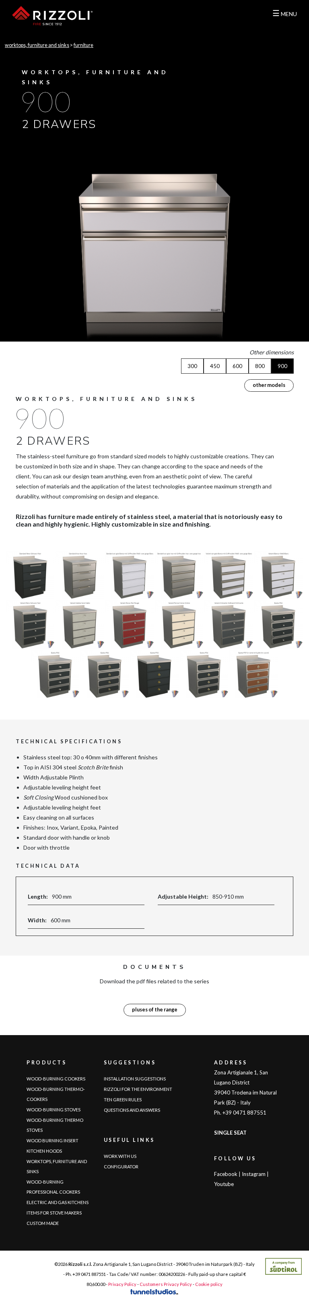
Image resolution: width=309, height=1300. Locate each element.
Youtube (224, 1184)
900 (282, 366)
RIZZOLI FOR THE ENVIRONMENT (138, 1089)
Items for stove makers (54, 1212)
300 (192, 366)
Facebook (225, 1174)
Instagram (254, 1174)
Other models (269, 385)
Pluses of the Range (154, 1010)
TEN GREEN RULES (123, 1099)
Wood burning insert (52, 1140)
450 (215, 366)
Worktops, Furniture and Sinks (37, 45)
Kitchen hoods (44, 1151)
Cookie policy (208, 1284)
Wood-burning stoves (53, 1109)
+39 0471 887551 (89, 1274)
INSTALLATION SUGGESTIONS (135, 1078)
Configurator (121, 1166)
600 (237, 366)
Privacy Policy (122, 1284)
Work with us (120, 1156)
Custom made (43, 1223)
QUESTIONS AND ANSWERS (132, 1110)
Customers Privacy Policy (166, 1284)
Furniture (83, 45)
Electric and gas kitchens (58, 1202)
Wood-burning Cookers (56, 1078)
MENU (284, 13)
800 (260, 366)
